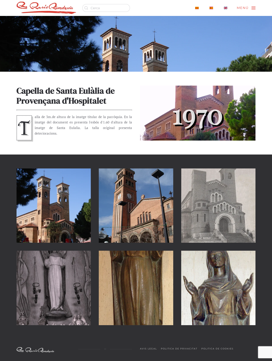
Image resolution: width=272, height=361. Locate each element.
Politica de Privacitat (179, 348)
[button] (246, 8)
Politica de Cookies (217, 348)
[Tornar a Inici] (46, 8)
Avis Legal (148, 348)
